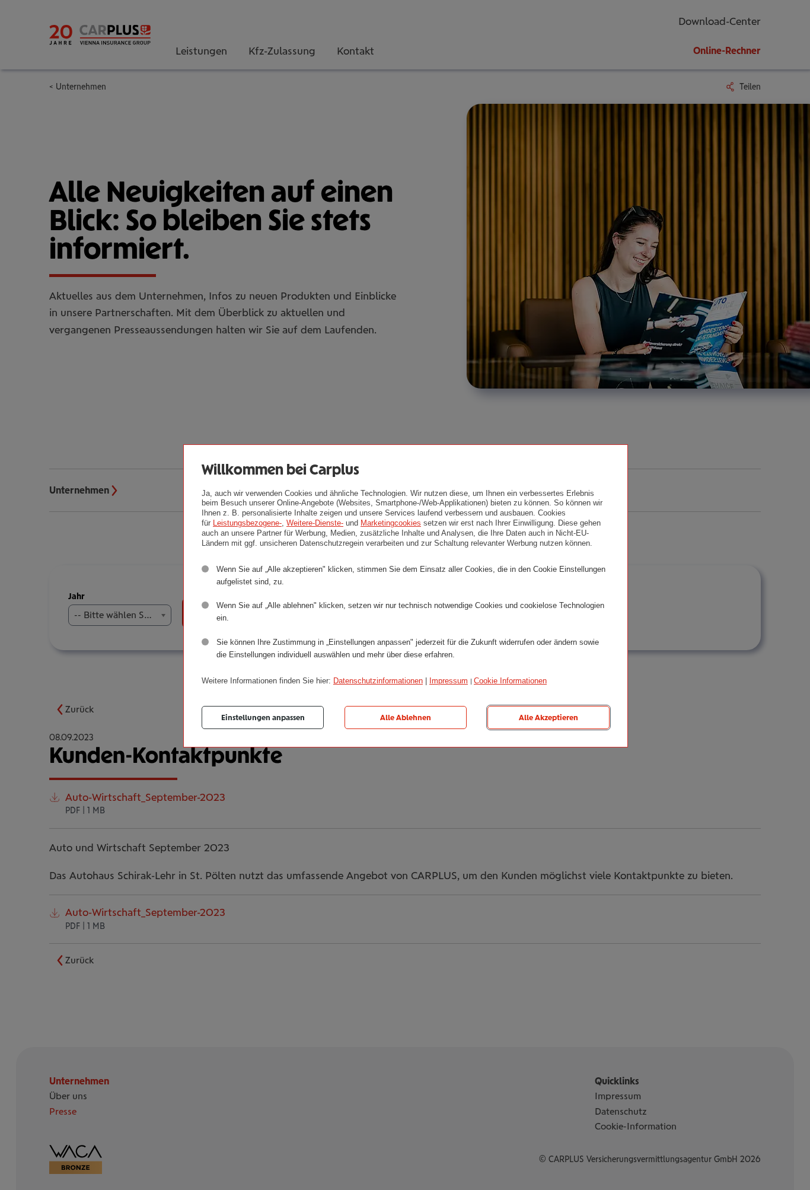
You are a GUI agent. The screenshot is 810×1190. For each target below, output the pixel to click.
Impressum (448, 680)
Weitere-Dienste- (314, 522)
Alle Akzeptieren (548, 717)
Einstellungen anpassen (263, 717)
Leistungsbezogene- (247, 522)
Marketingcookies (391, 522)
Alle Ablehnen (405, 717)
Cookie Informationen (510, 680)
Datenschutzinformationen (378, 680)
